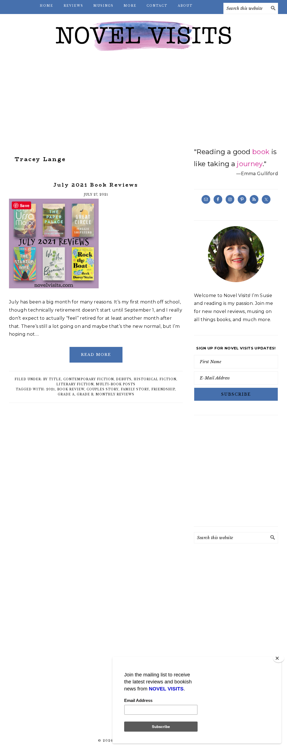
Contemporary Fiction (88, 379)
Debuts (123, 379)
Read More (96, 354)
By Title (52, 379)
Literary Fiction (75, 384)
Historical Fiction (155, 379)
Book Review (70, 389)
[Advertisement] (143, 101)
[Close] (278, 658)
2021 (50, 389)
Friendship (163, 389)
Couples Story (103, 389)
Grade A (66, 394)
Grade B (85, 394)
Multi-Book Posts (115, 384)
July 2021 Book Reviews (96, 185)
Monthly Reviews (115, 394)
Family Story (135, 389)
